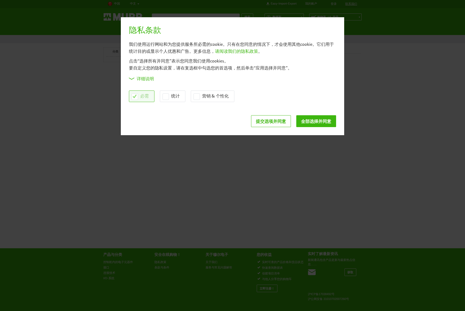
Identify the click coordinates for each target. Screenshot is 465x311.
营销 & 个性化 (215, 96)
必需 (144, 96)
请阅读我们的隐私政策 (236, 51)
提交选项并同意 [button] (271, 121)
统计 (175, 96)
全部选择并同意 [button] (316, 121)
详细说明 (145, 79)
